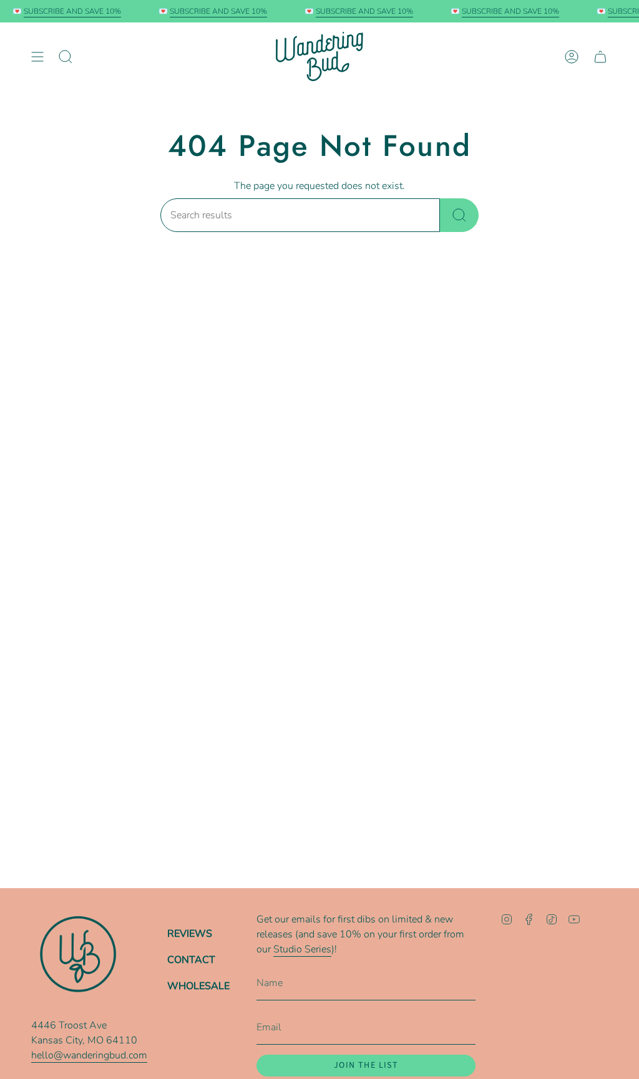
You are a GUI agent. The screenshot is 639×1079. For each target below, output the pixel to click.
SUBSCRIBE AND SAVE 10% (67, 11)
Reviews (189, 934)
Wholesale (198, 986)
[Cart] (600, 56)
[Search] (459, 215)
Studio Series (302, 949)
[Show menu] (37, 56)
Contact (191, 960)
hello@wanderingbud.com (89, 1055)
